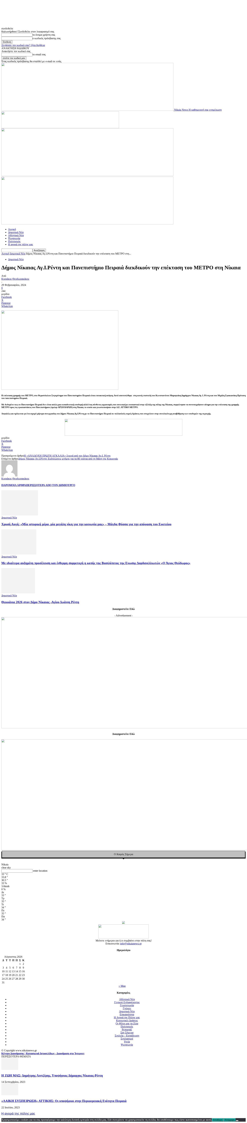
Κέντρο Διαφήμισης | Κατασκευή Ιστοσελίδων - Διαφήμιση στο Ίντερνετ (42, 1053)
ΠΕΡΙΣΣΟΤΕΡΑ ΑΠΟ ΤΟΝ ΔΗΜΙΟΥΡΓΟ (50, 485)
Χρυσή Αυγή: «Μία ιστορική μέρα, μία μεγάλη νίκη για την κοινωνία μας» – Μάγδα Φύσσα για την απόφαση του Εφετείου (86, 524)
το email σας (39, 54)
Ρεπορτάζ (127, 1029)
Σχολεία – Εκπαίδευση (127, 1035)
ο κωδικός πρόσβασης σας (46, 38)
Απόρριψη (229, 1120)
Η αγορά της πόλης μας (20, 244)
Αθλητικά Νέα (16, 235)
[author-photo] (9, 475)
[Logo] (87, 175)
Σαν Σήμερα (126, 1032)
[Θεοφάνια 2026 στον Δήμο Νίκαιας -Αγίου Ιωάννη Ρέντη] (18, 592)
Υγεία (127, 1041)
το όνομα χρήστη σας (43, 34)
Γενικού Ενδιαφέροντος (127, 1002)
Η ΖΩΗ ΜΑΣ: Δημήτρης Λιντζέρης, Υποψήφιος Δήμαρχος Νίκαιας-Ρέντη (52, 1075)
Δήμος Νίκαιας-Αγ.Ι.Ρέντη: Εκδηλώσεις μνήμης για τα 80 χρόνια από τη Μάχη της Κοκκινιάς (68, 458)
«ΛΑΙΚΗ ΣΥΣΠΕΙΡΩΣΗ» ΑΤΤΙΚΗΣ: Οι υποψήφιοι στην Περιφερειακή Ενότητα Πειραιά (64, 1101)
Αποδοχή (217, 1120)
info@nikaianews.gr (131, 943)
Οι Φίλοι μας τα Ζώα (127, 1023)
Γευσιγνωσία (127, 1005)
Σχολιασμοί (127, 1038)
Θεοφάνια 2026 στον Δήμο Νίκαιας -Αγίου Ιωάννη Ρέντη (40, 602)
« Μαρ (122, 986)
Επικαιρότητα (127, 1014)
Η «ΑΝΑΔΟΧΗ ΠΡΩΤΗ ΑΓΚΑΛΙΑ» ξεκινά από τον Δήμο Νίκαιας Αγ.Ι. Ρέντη (67, 455)
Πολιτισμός (14, 241)
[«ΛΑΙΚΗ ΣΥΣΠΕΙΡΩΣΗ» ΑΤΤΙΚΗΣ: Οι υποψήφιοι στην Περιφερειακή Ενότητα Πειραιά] (9, 1094)
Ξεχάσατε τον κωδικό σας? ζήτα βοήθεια (23, 45)
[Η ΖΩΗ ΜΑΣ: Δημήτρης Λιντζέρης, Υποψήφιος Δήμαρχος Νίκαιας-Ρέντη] (9, 1068)
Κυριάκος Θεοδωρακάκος (15, 278)
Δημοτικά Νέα (16, 232)
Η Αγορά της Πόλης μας (127, 1017)
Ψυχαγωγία (14, 238)
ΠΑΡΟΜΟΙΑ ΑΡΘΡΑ (13, 485)
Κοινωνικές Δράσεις (127, 1020)
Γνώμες (127, 1008)
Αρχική (12, 229)
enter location (40, 870)
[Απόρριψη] (237, 1120)
